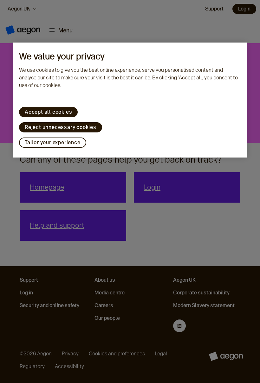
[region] (130, 100)
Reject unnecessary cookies (60, 127)
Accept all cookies (48, 112)
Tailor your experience (53, 142)
